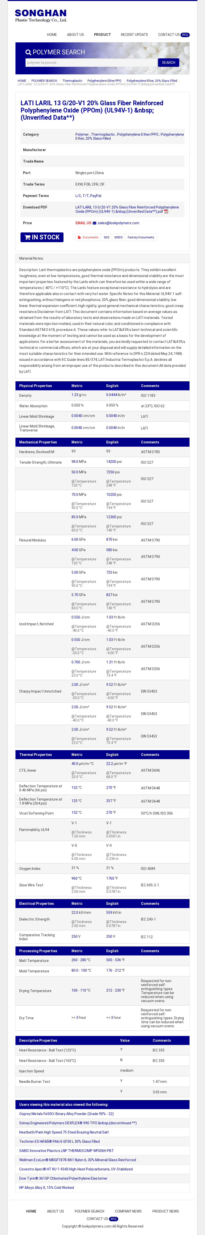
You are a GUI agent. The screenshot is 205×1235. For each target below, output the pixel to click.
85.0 (75, 517)
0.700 (76, 662)
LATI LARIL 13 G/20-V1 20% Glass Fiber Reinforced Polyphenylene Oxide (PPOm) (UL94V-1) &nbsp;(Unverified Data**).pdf (127, 209)
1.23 (75, 395)
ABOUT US (75, 35)
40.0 (75, 764)
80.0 (75, 970)
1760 (110, 878)
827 (109, 595)
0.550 (76, 617)
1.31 (109, 662)
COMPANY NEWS (128, 1211)
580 (109, 550)
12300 (111, 517)
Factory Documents (141, 237)
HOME (52, 35)
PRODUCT (102, 35)
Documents (89, 237)
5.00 (75, 572)
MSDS (118, 237)
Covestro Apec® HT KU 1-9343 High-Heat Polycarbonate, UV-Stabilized (76, 1169)
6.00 (75, 539)
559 (109, 913)
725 (109, 572)
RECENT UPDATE (134, 35)
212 (118, 970)
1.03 (109, 617)
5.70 (75, 595)
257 (109, 801)
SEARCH (168, 63)
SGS (106, 237)
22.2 (109, 764)
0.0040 (77, 416)
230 (118, 990)
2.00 (75, 685)
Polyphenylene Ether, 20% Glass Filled (152, 81)
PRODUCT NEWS (165, 1211)
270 (109, 788)
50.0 (75, 472)
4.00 (75, 550)
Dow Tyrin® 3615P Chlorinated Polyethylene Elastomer (63, 1178)
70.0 (75, 495)
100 (84, 970)
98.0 (75, 462)
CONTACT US (173, 35)
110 (83, 990)
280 (83, 960)
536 (118, 960)
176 (109, 970)
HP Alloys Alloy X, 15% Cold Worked (46, 1188)
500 (109, 960)
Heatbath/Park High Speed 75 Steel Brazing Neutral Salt (64, 1132)
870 (109, 539)
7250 (110, 472)
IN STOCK (45, 237)
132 (75, 788)
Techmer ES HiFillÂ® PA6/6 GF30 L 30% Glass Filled (59, 1141)
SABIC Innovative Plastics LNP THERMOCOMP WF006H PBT (66, 1151)
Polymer (82, 134)
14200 (111, 462)
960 (75, 878)
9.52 (109, 685)
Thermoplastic (72, 81)
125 (75, 801)
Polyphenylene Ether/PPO (105, 81)
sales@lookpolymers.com (118, 223)
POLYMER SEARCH (44, 81)
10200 (111, 495)
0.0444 (111, 395)
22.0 (75, 913)
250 (75, 936)
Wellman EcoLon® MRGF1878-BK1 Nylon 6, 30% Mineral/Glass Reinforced (77, 1160)
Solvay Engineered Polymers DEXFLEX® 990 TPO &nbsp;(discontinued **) (78, 1123)
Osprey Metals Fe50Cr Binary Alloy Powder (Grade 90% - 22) (66, 1114)
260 (75, 960)
